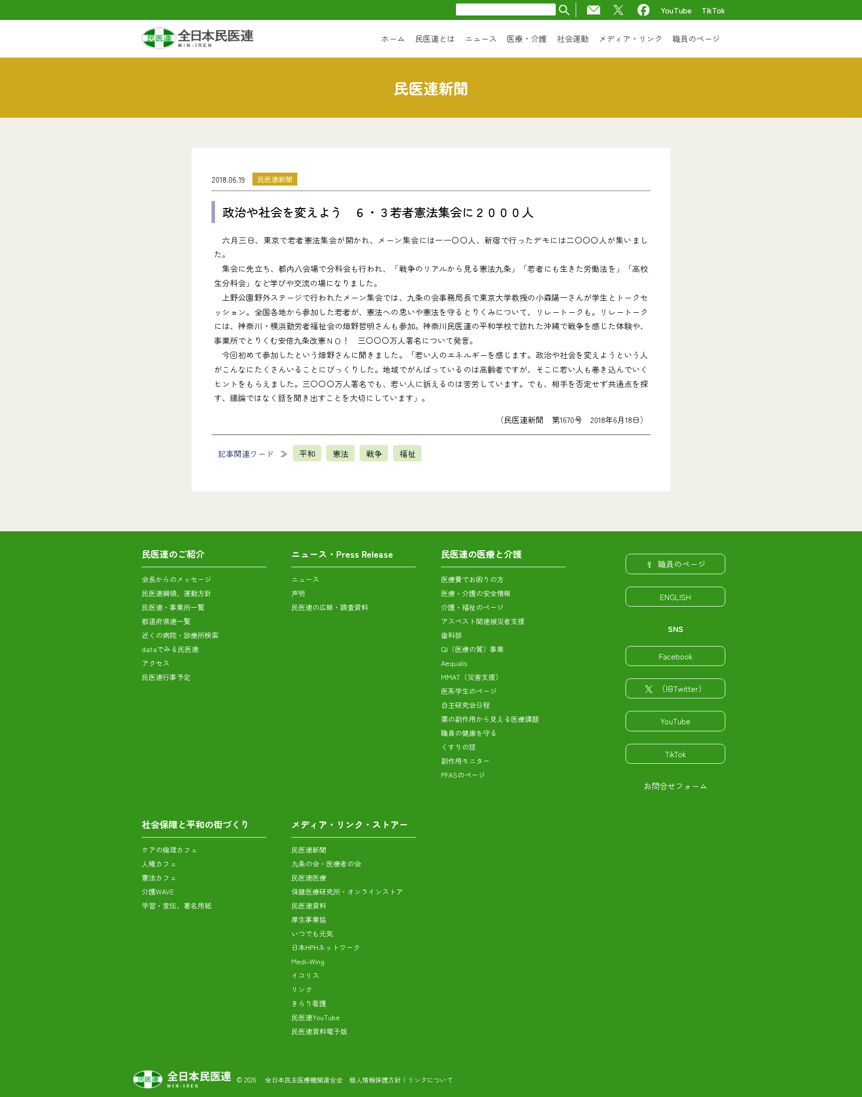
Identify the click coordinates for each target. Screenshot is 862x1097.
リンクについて (430, 1080)
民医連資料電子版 (319, 1031)
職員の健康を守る (469, 733)
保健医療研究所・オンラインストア (347, 891)
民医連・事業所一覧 (173, 607)
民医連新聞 (274, 179)
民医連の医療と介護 (481, 553)
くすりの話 (458, 747)
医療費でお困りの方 (472, 579)
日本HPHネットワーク (325, 947)
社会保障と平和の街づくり (195, 824)
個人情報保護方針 (375, 1080)
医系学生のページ (469, 691)
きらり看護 (308, 1003)
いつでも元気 (312, 933)
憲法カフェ (159, 877)
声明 (298, 593)
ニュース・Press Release (342, 553)
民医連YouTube (315, 1017)
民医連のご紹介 (173, 553)
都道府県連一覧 (166, 621)
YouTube (676, 10)
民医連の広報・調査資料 (329, 607)
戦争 (374, 453)
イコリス (305, 975)
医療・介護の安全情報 (476, 593)
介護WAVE (158, 891)
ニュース (305, 579)
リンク (301, 989)
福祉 (408, 453)
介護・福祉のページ (472, 607)
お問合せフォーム (675, 786)
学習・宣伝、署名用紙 (177, 905)
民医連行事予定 (166, 677)
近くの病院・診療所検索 (180, 635)
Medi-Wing (307, 961)
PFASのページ (463, 775)
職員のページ (682, 564)
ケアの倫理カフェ (170, 850)
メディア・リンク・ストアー (349, 824)
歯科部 (451, 635)
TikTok (713, 10)
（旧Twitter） (681, 688)
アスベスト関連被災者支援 (483, 621)
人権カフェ (159, 864)
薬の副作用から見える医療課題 (490, 719)
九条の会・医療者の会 (326, 864)
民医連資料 (308, 905)
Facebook (675, 656)
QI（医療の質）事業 (472, 649)
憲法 (341, 453)
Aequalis (454, 663)
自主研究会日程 (465, 705)
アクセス (156, 663)
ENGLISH (675, 597)
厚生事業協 (308, 919)
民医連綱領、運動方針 (177, 593)
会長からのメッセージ (177, 579)
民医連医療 (308, 877)
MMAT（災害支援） (471, 677)
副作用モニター (465, 761)
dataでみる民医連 (170, 649)
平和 (307, 453)
